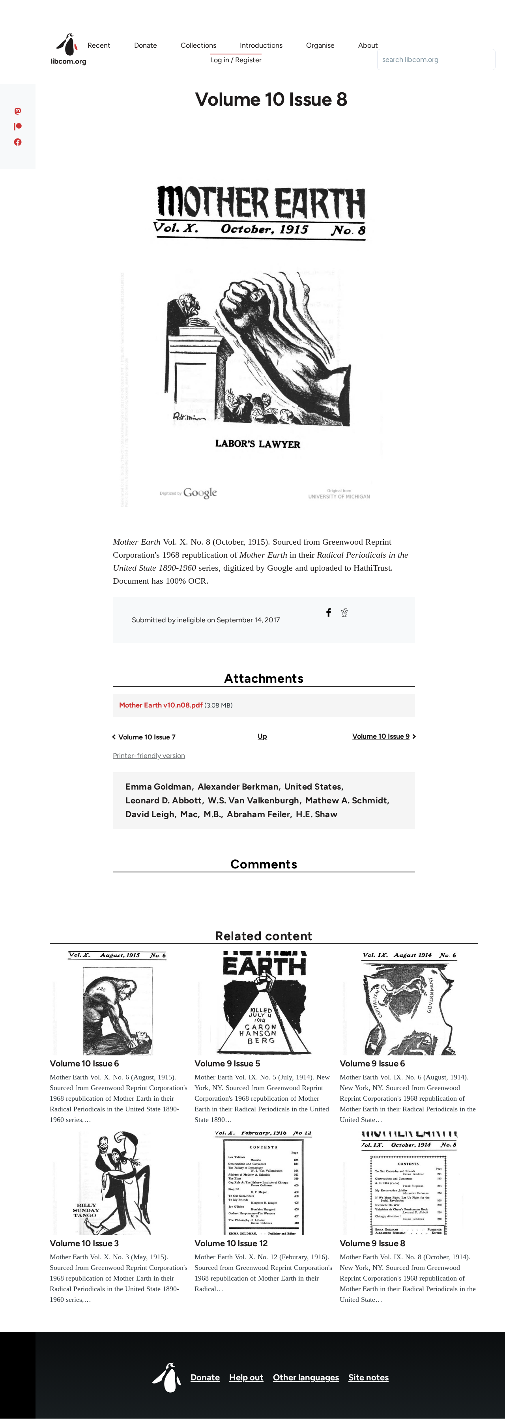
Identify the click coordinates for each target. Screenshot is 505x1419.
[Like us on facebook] (18, 142)
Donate (205, 1377)
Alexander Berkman (238, 787)
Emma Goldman (158, 787)
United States (312, 787)
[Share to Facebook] (328, 612)
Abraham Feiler (258, 814)
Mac (189, 814)
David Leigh (149, 814)
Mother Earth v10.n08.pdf (161, 705)
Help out (246, 1377)
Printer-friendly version (149, 755)
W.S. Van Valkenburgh (253, 800)
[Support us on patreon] (18, 126)
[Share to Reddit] (344, 612)
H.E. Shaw (316, 814)
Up (262, 736)
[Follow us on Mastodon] (18, 111)
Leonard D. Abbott (163, 800)
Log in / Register (236, 60)
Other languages (306, 1377)
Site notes (368, 1377)
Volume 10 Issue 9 (381, 736)
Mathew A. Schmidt (346, 800)
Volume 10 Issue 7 (147, 737)
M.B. (212, 814)
